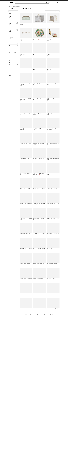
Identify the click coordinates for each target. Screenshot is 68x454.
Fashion (40, 4)
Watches (37, 4)
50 (50, 314)
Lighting (28, 4)
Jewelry (33, 4)
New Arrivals (20, 4)
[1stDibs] (10, 2)
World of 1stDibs (44, 4)
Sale (49, 4)
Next (52, 314)
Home (9, 6)
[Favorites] (57, 2)
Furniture (24, 4)
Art (30, 4)
